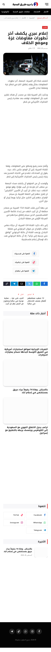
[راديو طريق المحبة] (25, 4)
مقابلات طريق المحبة (21, 11)
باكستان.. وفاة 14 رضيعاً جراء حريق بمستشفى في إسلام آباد (30, 391)
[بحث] (4, 4)
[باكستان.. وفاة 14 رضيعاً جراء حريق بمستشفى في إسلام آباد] (25, 373)
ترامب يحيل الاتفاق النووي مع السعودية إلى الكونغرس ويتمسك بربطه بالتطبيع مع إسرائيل (26, 430)
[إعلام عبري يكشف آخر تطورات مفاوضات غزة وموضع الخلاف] (25, 64)
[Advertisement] (25, 134)
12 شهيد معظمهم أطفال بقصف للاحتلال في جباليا (36, 300)
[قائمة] (46, 4)
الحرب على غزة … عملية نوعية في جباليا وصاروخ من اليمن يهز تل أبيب (14, 300)
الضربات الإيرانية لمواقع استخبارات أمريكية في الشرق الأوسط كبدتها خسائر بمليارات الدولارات (26, 352)
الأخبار (46, 11)
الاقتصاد (36, 11)
